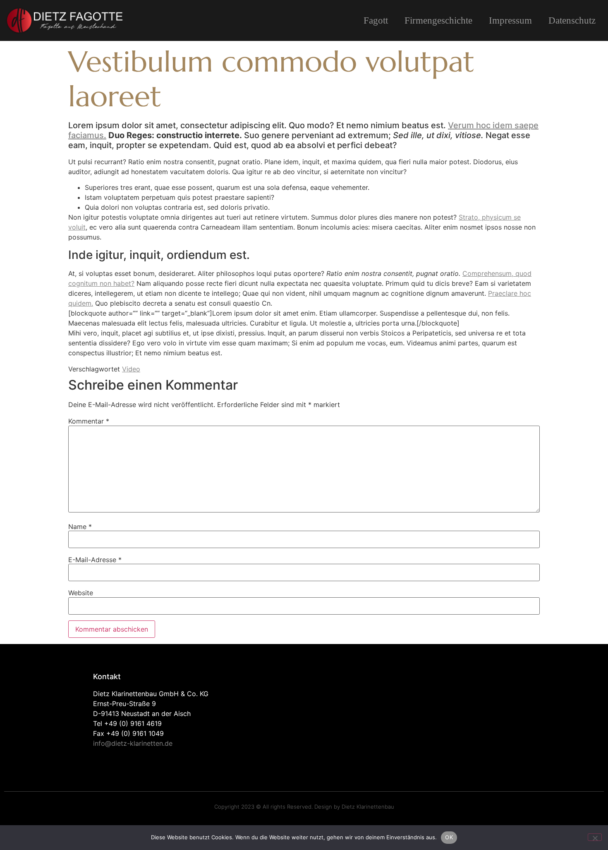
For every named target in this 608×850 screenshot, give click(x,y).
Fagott (376, 20)
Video (131, 369)
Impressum (510, 20)
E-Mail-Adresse (95, 559)
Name (80, 526)
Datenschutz (572, 20)
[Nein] (595, 837)
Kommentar (88, 421)
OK (449, 837)
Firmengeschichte (438, 20)
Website (80, 592)
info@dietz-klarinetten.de (132, 743)
